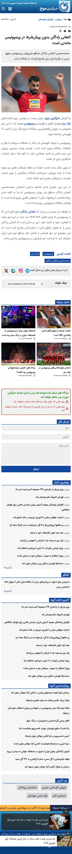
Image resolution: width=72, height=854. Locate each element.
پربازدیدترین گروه (59, 686)
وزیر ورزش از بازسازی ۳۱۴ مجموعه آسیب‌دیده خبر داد (45, 607)
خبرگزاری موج (52, 118)
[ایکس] (6, 271)
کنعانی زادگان (28, 212)
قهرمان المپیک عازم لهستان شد (55, 614)
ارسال (36, 469)
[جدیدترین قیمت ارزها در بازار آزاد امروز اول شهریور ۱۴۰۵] (59, 821)
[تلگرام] (27, 271)
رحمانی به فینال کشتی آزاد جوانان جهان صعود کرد (47, 767)
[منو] (10, 9)
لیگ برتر (66, 123)
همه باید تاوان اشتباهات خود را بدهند (52, 645)
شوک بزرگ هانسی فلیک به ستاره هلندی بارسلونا (47, 700)
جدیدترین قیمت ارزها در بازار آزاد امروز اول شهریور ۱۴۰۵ (27, 822)
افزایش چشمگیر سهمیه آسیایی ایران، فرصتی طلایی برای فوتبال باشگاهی (36, 622)
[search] (3, 9)
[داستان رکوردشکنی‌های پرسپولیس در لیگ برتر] (54, 354)
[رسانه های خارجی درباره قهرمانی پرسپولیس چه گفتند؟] (18, 354)
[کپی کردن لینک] (25, 284)
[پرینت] (65, 31)
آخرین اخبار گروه (60, 600)
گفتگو (66, 575)
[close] (66, 811)
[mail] (69, 31)
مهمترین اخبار (61, 482)
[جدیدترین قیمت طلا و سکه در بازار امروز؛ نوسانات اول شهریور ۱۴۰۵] (64, 841)
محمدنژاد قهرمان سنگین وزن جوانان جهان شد (48, 676)
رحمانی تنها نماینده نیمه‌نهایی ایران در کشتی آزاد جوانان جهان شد (40, 692)
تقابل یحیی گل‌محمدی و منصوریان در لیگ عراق (47, 720)
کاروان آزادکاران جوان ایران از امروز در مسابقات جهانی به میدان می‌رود (38, 751)
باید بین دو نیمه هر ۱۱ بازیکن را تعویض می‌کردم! (47, 653)
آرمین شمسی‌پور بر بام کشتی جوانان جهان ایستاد (47, 736)
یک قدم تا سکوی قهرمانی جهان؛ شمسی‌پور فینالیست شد (44, 728)
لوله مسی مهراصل (37, 796)
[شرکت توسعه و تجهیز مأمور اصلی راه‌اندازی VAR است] (54, 317)
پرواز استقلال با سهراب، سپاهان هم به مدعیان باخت (46, 668)
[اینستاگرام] (21, 271)
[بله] (13, 270)
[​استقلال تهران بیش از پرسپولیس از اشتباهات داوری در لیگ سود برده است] (18, 317)
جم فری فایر (59, 796)
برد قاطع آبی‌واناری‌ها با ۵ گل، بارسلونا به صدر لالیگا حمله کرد (42, 637)
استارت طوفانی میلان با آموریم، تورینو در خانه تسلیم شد (44, 630)
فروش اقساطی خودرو (54, 787)
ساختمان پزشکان (27, 787)
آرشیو (9, 568)
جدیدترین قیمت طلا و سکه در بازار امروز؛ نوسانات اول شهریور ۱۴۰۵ (30, 841)
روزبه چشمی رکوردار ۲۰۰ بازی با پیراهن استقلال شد (46, 660)
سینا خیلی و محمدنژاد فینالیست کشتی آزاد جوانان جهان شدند (41, 744)
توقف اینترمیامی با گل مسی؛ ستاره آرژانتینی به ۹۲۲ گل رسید (42, 759)
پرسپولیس (29, 123)
